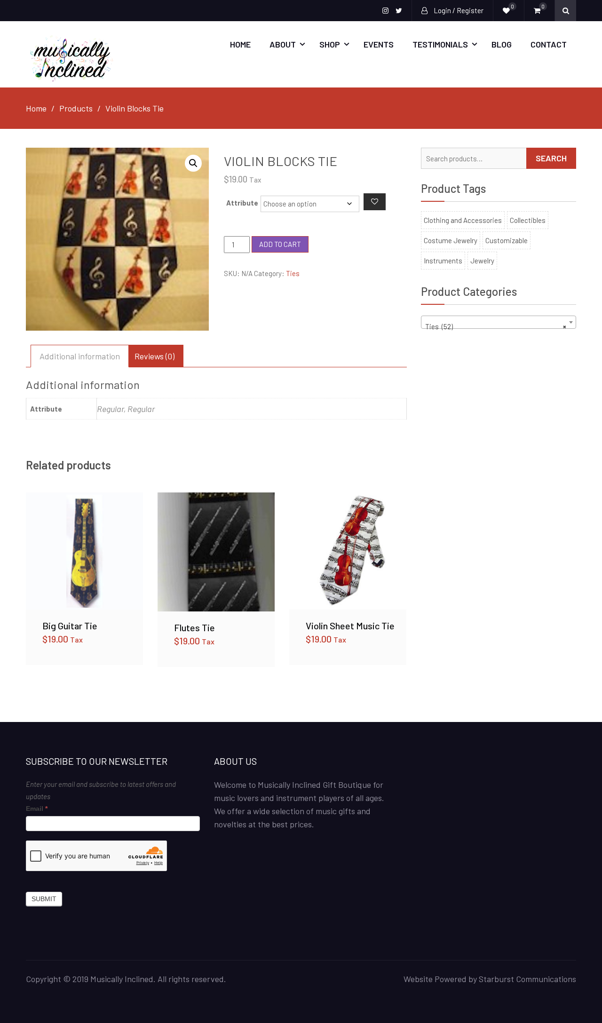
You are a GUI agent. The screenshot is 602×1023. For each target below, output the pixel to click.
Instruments (443, 260)
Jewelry (482, 260)
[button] (193, 163)
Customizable (506, 240)
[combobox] (498, 322)
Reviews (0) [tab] (154, 356)
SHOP (329, 44)
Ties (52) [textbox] (495, 326)
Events (379, 44)
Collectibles (528, 220)
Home (240, 44)
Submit (44, 899)
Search (551, 158)
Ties (293, 273)
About (282, 44)
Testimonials (440, 44)
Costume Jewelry (450, 240)
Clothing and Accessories (463, 220)
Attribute (242, 202)
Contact (549, 44)
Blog (501, 44)
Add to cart (280, 244)
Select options (84, 551)
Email (37, 808)
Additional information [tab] (80, 356)
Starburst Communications (527, 979)
